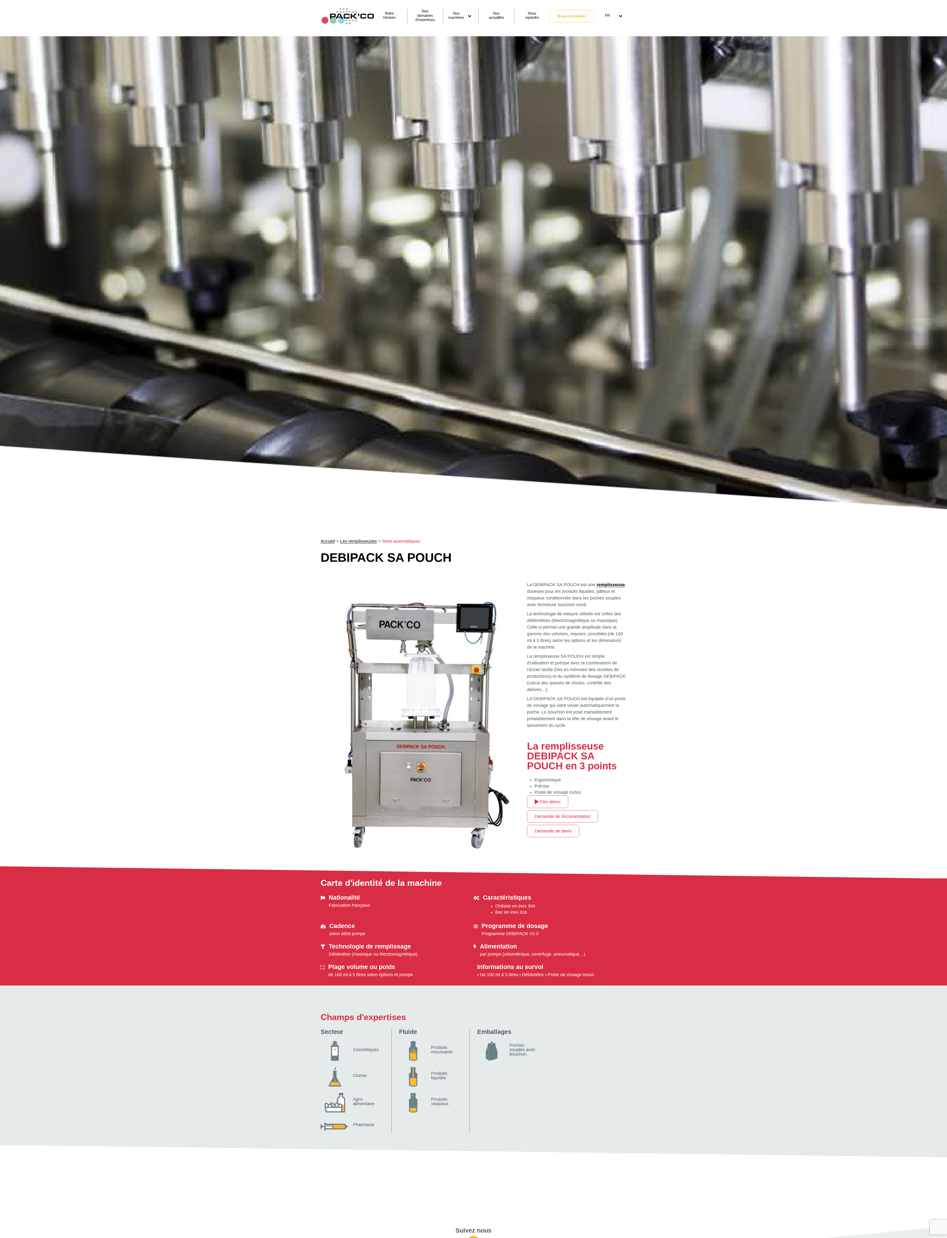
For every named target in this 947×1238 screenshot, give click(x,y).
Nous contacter (571, 16)
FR (607, 15)
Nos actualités (496, 15)
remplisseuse (611, 584)
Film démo (550, 801)
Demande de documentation (562, 816)
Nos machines (456, 15)
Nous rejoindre (532, 15)
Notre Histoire (389, 15)
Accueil (328, 541)
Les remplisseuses (358, 541)
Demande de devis (553, 831)
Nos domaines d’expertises (425, 15)
